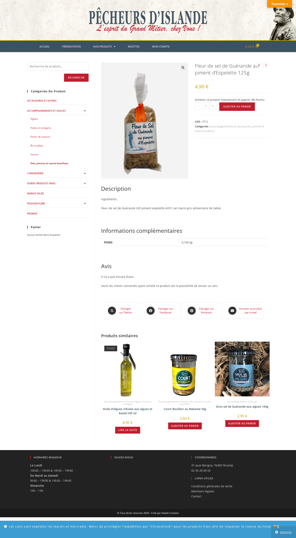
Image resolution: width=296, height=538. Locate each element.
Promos (32, 213)
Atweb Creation (170, 513)
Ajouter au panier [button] (185, 426)
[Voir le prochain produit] (266, 65)
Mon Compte (161, 46)
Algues (138, 401)
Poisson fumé (36, 203)
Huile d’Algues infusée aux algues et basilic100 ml (127, 411)
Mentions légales (202, 491)
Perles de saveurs (40, 136)
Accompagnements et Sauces (227, 126)
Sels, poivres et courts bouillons (195, 403)
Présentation (71, 46)
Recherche (76, 77)
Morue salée (35, 193)
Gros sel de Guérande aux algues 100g (242, 406)
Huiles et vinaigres (40, 128)
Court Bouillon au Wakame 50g (185, 409)
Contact (196, 496)
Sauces (34, 154)
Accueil (44, 46)
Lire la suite (127, 430)
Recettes (134, 46)
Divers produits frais (41, 183)
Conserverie (35, 173)
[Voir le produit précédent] (259, 65)
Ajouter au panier (237, 106)
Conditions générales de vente (211, 486)
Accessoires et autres (42, 100)
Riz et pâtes (36, 145)
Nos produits (102, 46)
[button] (183, 67)
